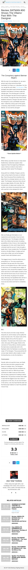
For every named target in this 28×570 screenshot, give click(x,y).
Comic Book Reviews (14, 6)
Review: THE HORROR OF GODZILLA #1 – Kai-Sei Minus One (19, 548)
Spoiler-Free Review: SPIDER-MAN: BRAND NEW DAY (19, 557)
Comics (7, 6)
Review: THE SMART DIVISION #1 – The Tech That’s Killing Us (19, 539)
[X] (17, 70)
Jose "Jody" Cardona (7, 21)
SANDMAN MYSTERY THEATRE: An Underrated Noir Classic (18, 506)
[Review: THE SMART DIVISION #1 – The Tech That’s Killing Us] (5, 540)
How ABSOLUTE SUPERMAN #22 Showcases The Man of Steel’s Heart (19, 529)
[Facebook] (14, 70)
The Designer (20, 87)
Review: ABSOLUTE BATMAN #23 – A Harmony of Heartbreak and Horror (19, 519)
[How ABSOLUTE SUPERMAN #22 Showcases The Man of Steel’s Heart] (5, 529)
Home (2, 6)
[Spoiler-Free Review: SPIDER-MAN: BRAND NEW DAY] (5, 558)
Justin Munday (15, 511)
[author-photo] (14, 478)
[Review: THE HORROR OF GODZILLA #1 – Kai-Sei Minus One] (5, 549)
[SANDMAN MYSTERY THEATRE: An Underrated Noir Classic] (5, 506)
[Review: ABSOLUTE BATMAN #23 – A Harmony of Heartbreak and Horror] (5, 519)
